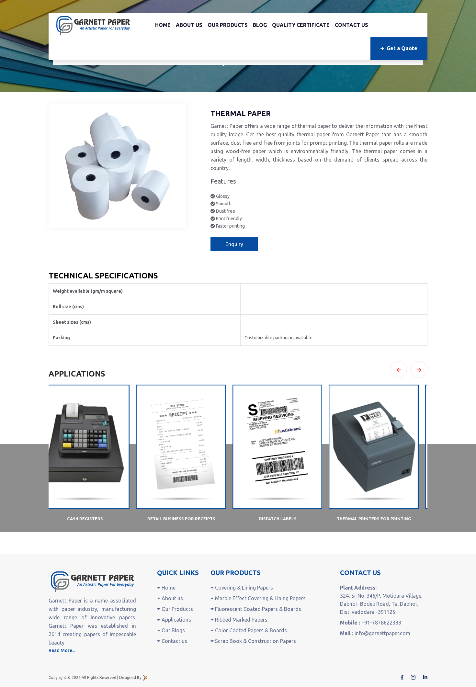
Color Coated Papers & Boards (250, 630)
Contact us (351, 25)
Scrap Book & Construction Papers (255, 641)
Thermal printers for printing (286, 518)
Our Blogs (172, 630)
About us (189, 25)
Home (163, 25)
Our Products (228, 25)
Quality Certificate (301, 25)
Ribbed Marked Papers (240, 620)
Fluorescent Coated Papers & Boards (257, 609)
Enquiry (234, 244)
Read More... (62, 650)
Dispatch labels (190, 518)
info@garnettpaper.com (382, 633)
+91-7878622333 (381, 622)
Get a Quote (402, 48)
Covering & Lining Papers (243, 588)
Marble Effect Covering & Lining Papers (260, 598)
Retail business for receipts (94, 518)
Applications (175, 620)
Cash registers (383, 518)
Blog (260, 25)
